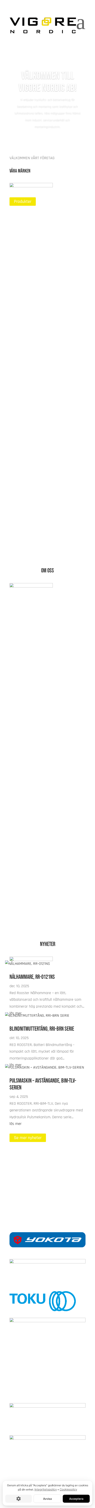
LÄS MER (22, 256)
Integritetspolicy (45, 1489)
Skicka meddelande (31, 1188)
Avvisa (47, 1498)
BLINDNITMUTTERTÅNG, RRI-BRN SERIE (42, 1029)
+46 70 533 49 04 (47, 1201)
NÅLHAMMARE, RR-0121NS (32, 977)
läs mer (16, 1123)
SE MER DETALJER (30, 915)
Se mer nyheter (28, 1138)
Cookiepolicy (68, 1489)
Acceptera (76, 1498)
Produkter (22, 201)
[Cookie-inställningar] (18, 1498)
